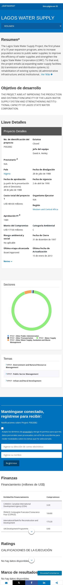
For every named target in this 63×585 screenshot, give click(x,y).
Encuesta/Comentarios (49, 573)
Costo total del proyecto (17, 197)
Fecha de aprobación (14, 179)
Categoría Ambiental (44, 225)
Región (36, 205)
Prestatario (11, 159)
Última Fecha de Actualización (41, 250)
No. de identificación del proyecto (16, 141)
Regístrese (11, 463)
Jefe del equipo (41, 149)
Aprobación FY (12, 215)
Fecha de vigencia (42, 179)
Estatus (37, 139)
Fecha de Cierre (41, 235)
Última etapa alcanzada (16, 248)
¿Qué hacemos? (8, 6)
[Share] (31, 582)
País (6, 169)
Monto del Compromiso (16, 225)
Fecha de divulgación (44, 169)
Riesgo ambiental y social (14, 237)
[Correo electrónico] (6, 583)
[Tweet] (18, 582)
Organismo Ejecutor (43, 195)
